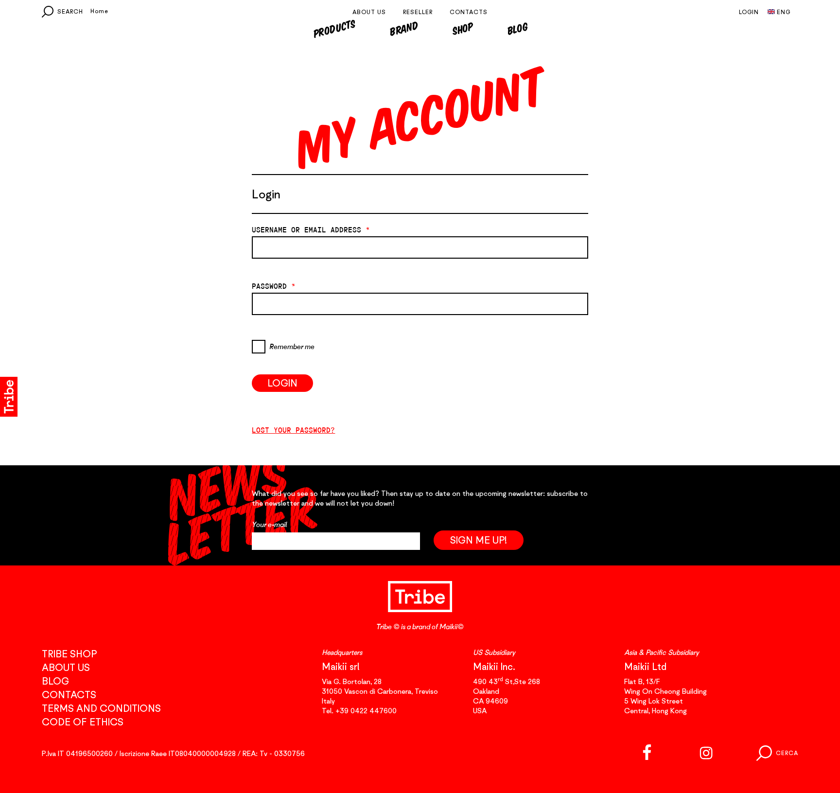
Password (274, 286)
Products (334, 28)
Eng (783, 12)
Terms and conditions (101, 708)
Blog (517, 28)
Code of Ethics (82, 722)
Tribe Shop (69, 654)
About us (369, 12)
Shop (462, 28)
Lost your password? (293, 430)
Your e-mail (269, 524)
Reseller (418, 12)
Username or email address (311, 230)
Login (749, 12)
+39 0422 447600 (366, 710)
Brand (403, 28)
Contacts (469, 12)
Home (99, 11)
